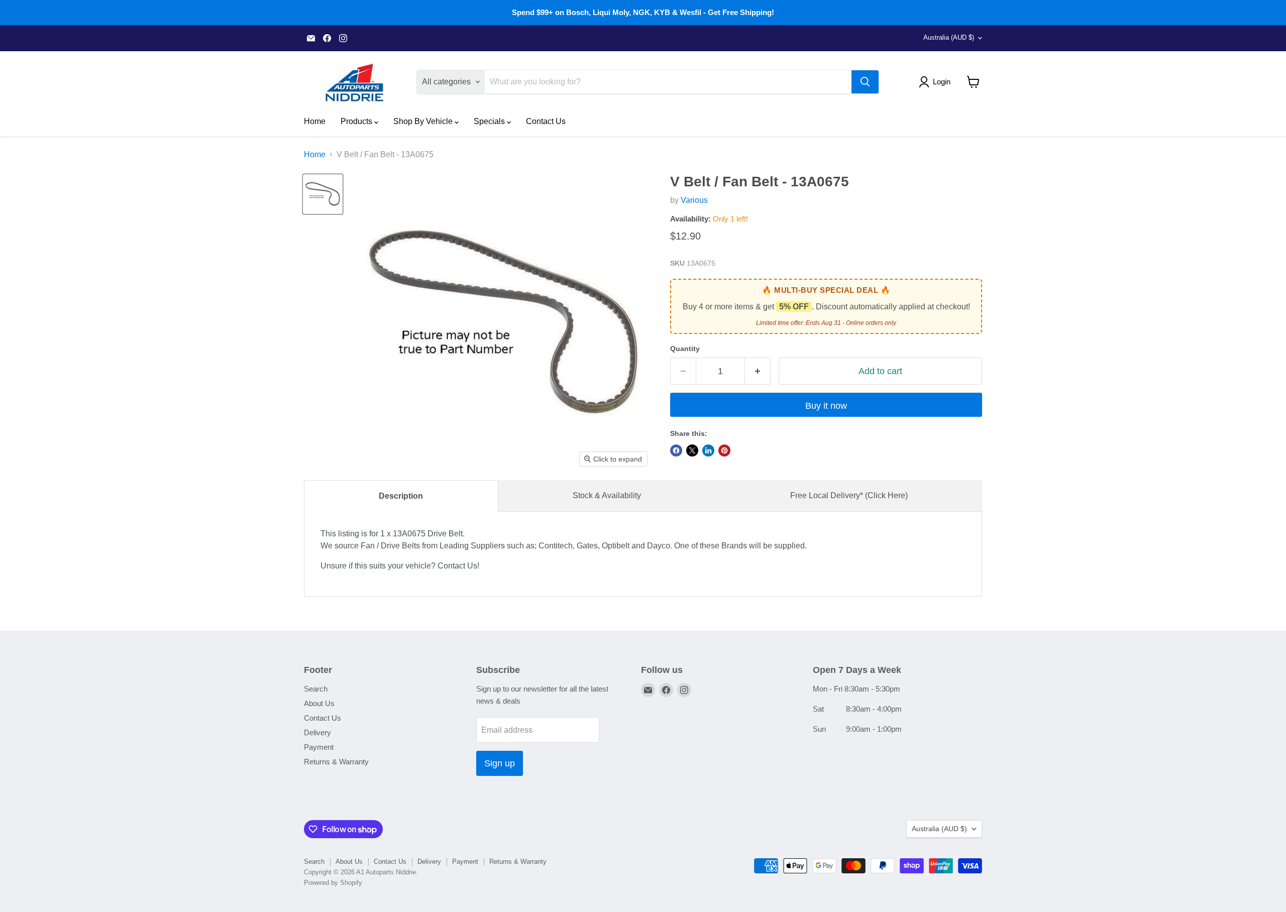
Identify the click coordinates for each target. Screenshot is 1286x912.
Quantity (685, 349)
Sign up (499, 763)
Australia (948, 37)
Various (694, 200)
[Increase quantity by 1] (758, 371)
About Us (319, 703)
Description (401, 496)
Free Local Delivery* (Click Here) (849, 495)
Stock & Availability (607, 495)
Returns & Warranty (336, 761)
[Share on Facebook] (676, 450)
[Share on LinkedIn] (708, 450)
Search (316, 689)
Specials (490, 121)
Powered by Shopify (333, 882)
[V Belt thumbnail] (323, 194)
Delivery (317, 732)
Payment (319, 747)
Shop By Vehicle (424, 121)
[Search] (865, 81)
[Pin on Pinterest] (724, 450)
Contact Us (546, 121)
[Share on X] (692, 450)
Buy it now (826, 406)
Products (357, 121)
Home (315, 121)
